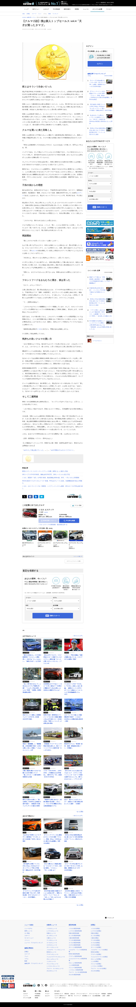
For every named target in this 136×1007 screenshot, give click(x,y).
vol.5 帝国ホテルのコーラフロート (62, 450)
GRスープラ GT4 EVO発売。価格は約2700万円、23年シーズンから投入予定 (46, 474)
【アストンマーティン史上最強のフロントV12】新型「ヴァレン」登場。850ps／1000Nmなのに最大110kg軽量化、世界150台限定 (100, 95)
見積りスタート (55, 615)
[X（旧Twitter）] (24, 496)
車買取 (77, 9)
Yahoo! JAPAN (110, 2)
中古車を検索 (70, 520)
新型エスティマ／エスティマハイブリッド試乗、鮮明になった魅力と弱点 (45, 471)
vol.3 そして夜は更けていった (33, 450)
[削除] (15, 975)
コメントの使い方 (77, 556)
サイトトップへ (78, 635)
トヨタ (39, 329)
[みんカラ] (36, 496)
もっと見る (80, 811)
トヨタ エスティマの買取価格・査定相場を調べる (52, 524)
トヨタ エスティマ (46, 510)
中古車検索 (56, 9)
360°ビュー (35, 9)
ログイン (98, 2)
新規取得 (103, 2)
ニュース (86, 9)
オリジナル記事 (97, 9)
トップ (26, 9)
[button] (76, 505)
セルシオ (34, 250)
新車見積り (67, 9)
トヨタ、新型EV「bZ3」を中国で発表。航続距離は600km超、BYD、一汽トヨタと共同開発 (50, 477)
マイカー (109, 9)
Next (83, 535)
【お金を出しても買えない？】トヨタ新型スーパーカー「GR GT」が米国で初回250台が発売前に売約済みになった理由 (100, 119)
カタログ (46, 9)
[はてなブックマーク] (41, 496)
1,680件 (46, 512)
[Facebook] (30, 496)
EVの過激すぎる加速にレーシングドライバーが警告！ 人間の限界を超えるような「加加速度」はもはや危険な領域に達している (100, 325)
